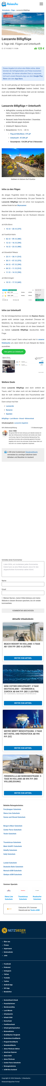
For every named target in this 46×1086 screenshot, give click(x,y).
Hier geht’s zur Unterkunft (13, 352)
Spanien (9, 414)
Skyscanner (21, 205)
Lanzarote (10, 406)
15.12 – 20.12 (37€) (13, 229)
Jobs (5, 955)
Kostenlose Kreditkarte (12, 1038)
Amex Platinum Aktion (12, 1049)
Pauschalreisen (9, 1003)
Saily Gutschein (9, 854)
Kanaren (9, 410)
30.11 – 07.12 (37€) (13, 261)
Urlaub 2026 (8, 1017)
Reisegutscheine (10, 1066)
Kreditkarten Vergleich (12, 1035)
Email (4, 589)
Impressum (8, 948)
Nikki (15, 431)
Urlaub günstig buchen (12, 1028)
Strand (21, 418)
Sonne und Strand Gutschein (14, 817)
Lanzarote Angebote (21, 423)
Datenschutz (8, 952)
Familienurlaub (9, 1024)
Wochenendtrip (9, 1007)
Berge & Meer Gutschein (12, 826)
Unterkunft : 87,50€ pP (19, 138)
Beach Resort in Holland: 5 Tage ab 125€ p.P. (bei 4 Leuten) (22, 645)
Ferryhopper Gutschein (12, 809)
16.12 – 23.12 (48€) (13, 247)
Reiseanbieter (9, 1031)
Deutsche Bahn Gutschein (13, 867)
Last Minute (14, 418)
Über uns (7, 941)
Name (4, 581)
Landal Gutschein (10, 863)
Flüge (13, 10)
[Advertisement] (23, 493)
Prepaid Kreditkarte (11, 1042)
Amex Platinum (9, 1059)
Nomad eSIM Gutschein (12, 871)
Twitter (6, 981)
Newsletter (8, 992)
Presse (6, 945)
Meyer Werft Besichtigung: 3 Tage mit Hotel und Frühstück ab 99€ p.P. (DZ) (23, 734)
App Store (19, 79)
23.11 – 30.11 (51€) (13, 257)
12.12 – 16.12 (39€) (13, 243)
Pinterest (7, 967)
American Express (10, 1052)
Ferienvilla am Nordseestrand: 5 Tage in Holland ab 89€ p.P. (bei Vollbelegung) (22, 779)
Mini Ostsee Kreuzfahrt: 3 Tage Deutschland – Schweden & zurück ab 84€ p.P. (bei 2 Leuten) (21, 689)
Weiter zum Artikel (23, 658)
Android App (8, 985)
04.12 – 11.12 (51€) (13, 268)
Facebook (7, 964)
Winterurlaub (29, 418)
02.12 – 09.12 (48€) (13, 239)
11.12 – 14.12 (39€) (13, 272)
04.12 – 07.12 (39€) (13, 264)
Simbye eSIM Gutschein (12, 874)
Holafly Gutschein (10, 850)
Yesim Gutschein (9, 834)
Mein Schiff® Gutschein (12, 846)
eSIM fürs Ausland (10, 1069)
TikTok (6, 974)
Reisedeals (6, 10)
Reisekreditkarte (32, 452)
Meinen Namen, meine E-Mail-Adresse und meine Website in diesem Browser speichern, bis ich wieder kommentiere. (21, 600)
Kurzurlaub (8, 1021)
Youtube (7, 978)
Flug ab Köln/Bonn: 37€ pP (20, 134)
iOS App (7, 988)
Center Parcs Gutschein (12, 830)
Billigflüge (5, 418)
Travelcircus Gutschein (12, 842)
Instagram (7, 971)
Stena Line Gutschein (11, 813)
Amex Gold (8, 1056)
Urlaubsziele (8, 1014)
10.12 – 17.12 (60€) (13, 282)
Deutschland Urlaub (11, 1000)
